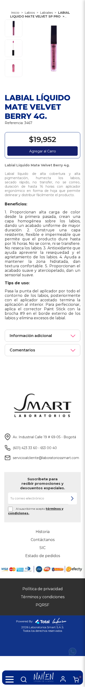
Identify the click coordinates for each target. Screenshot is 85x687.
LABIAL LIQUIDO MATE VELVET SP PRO (40, 14)
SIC (42, 547)
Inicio (15, 12)
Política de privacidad (42, 589)
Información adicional (31, 335)
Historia (43, 531)
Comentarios (22, 350)
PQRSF (42, 605)
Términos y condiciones (42, 597)
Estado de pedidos (42, 555)
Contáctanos (43, 539)
